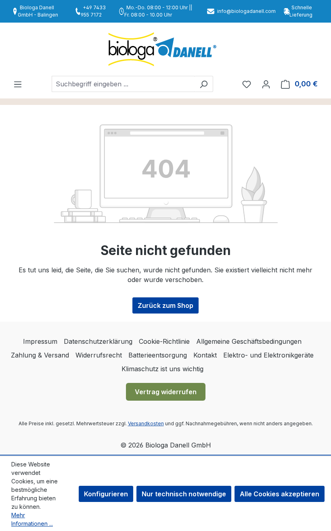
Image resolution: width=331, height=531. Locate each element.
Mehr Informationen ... (32, 519)
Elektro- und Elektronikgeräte (268, 355)
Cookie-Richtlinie (164, 341)
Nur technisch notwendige (184, 494)
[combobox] (123, 84)
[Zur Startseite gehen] (165, 49)
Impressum (40, 341)
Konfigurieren (106, 494)
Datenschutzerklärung (98, 341)
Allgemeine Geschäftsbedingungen (249, 341)
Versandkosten (146, 423)
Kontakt (205, 355)
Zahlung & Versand (40, 355)
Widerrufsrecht (98, 355)
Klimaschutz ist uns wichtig (162, 369)
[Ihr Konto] (266, 84)
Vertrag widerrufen (166, 392)
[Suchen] (203, 84)
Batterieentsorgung (157, 355)
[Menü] (17, 84)
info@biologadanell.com (246, 11)
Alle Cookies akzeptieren (279, 494)
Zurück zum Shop (165, 305)
